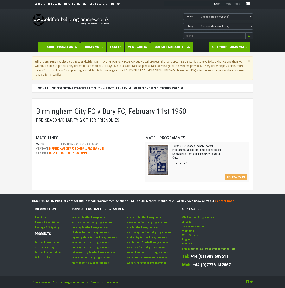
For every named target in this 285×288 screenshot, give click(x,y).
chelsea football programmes (90, 232)
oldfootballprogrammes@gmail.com (213, 248)
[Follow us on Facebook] (247, 281)
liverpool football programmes (91, 257)
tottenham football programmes (147, 252)
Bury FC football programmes (69, 152)
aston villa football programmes (92, 222)
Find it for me (234, 177)
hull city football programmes (90, 247)
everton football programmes (90, 242)
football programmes (48, 242)
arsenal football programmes (90, 217)
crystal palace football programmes (94, 237)
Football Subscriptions (171, 47)
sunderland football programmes (147, 242)
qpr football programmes (143, 227)
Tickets (115, 47)
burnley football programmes (90, 227)
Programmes (93, 47)
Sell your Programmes (229, 47)
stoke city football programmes (147, 237)
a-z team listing (44, 247)
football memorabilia (48, 252)
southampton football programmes (149, 232)
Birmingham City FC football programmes (76, 148)
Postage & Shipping (47, 227)
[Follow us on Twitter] (251, 281)
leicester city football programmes (94, 252)
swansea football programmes (146, 247)
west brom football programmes (147, 257)
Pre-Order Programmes (59, 47)
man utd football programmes (146, 217)
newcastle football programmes (147, 222)
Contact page (224, 201)
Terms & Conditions (47, 222)
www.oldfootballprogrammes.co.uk (64, 282)
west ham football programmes (146, 262)
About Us (40, 217)
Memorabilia (137, 47)
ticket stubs (42, 257)
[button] (249, 35)
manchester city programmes (90, 262)
